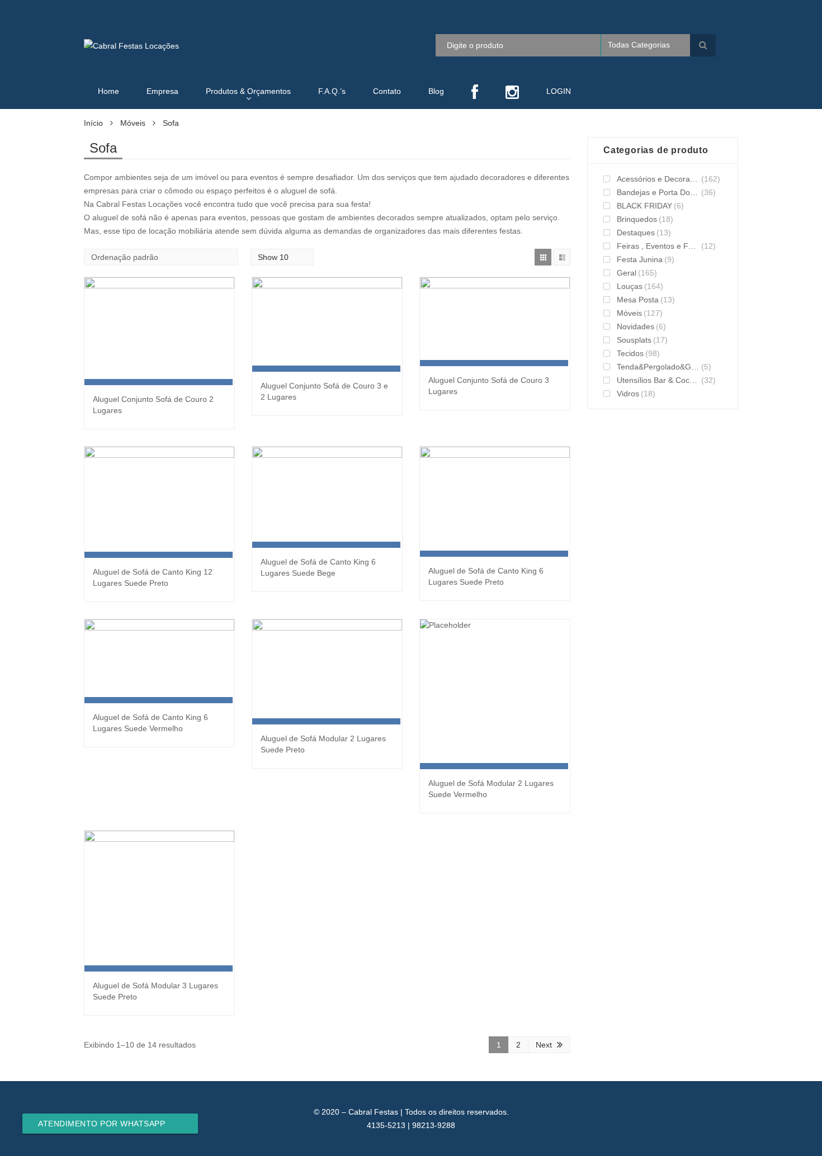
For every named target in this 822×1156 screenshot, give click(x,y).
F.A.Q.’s (332, 91)
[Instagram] (512, 93)
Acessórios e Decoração (658, 178)
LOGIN (558, 91)
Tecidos (630, 353)
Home (108, 91)
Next (544, 1044)
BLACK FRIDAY (644, 205)
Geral (626, 272)
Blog (436, 91)
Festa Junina (640, 259)
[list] (562, 257)
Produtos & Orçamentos (248, 91)
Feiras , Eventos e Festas (658, 245)
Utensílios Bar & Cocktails (658, 380)
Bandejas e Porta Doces (658, 192)
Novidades (635, 326)
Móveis (132, 123)
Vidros (628, 393)
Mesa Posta (638, 299)
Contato (387, 91)
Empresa (162, 91)
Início (93, 123)
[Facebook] (474, 93)
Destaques (636, 232)
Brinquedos (637, 219)
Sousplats (634, 339)
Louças (630, 286)
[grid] (543, 257)
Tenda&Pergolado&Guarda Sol (658, 366)
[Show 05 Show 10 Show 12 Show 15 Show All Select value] (282, 257)
